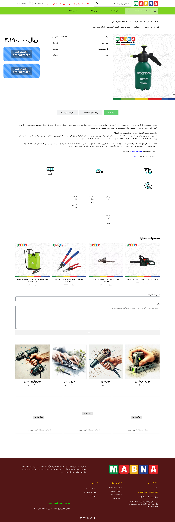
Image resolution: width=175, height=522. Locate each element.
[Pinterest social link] (81, 518)
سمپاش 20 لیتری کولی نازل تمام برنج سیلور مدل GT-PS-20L (32, 280)
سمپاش (137, 27)
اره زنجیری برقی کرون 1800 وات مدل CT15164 (106, 280)
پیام (158, 304)
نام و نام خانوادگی (153, 295)
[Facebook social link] (94, 518)
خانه (158, 27)
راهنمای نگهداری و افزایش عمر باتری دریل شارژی (136, 423)
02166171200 (40, 4)
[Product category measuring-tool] (142, 366)
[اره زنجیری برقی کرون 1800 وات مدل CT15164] (106, 260)
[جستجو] (97, 4)
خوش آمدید (132, 430)
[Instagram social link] (88, 518)
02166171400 (21, 72)
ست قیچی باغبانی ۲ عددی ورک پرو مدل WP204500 (69, 280)
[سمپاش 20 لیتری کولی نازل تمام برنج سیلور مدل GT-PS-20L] (32, 260)
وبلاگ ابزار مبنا (136, 417)
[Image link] (148, 171)
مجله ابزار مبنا (115, 494)
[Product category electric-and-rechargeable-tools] (32, 366)
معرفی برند (116, 498)
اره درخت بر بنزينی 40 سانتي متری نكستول (142, 279)
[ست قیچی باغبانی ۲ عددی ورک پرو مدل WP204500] (69, 260)
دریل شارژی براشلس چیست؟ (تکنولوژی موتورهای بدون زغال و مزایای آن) (87, 421)
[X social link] (91, 518)
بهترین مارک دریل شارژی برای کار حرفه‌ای (39, 423)
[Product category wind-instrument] (106, 366)
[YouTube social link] (84, 518)
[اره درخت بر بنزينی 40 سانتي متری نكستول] (142, 260)
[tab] (111, 112)
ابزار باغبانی (147, 27)
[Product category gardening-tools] (69, 366)
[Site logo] (146, 3)
